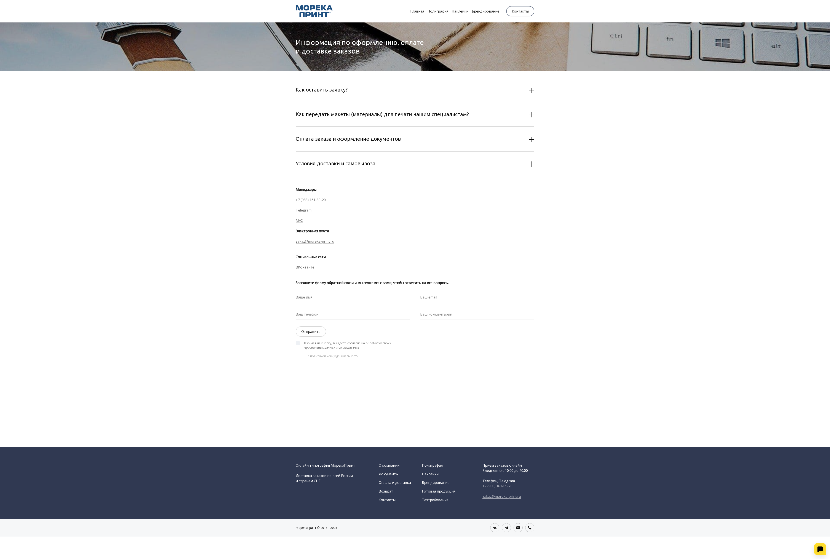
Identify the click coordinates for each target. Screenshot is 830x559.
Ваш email (428, 297)
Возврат (386, 491)
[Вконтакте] (494, 527)
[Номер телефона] (529, 527)
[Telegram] (506, 527)
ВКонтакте (305, 267)
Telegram (303, 210)
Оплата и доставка (395, 482)
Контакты (520, 11)
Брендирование (485, 11)
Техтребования (435, 499)
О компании (389, 465)
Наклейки (460, 11)
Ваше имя (304, 297)
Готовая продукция (438, 491)
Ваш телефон (307, 314)
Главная (417, 11)
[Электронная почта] (518, 527)
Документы (388, 474)
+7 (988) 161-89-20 (311, 199)
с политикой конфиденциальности (331, 356)
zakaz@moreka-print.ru (315, 241)
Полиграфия (438, 11)
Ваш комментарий (436, 314)
